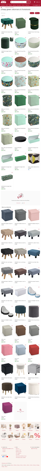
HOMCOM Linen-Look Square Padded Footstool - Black (11, 262)
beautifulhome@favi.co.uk (8, 448)
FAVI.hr (28, 465)
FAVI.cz (12, 465)
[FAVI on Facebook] (3, 456)
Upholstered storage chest (33, 147)
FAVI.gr (3, 466)
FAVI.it (31, 465)
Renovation (19, 5)
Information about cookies (21, 457)
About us (17, 448)
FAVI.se (34, 465)
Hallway (30, 439)
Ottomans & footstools (9, 7)
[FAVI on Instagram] (5, 456)
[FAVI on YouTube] (7, 456)
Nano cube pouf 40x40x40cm (20, 89)
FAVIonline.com (4, 463)
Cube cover (17, 31)
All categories (36, 5)
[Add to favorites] (12, 18)
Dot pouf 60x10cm (18, 147)
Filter (38, 13)
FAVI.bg (37, 465)
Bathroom (27, 5)
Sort (32, 13)
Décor (7, 5)
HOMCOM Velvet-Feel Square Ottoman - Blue (23, 397)
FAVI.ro (21, 465)
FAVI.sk (15, 465)
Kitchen (23, 5)
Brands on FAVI (18, 451)
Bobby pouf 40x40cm (5, 109)
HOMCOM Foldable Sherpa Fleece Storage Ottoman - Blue (12, 223)
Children (23, 439)
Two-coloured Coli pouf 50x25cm (21, 51)
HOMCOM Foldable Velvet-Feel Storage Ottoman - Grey (25, 223)
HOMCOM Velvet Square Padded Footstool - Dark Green (11, 31)
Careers (4, 451)
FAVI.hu (24, 465)
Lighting (14, 5)
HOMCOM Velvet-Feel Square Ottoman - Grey (10, 377)
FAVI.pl (18, 465)
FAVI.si (6, 466)
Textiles (10, 5)
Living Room (10, 440)
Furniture (3, 5)
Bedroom (17, 439)
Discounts (37, 439)
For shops (17, 454)
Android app (35, 448)
